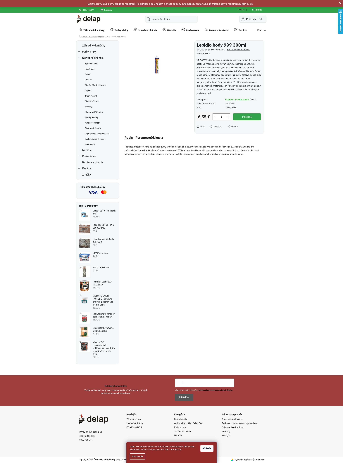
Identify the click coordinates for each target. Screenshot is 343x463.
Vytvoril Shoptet (242, 459)
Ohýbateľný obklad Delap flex (188, 423)
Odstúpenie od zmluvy (232, 427)
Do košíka (247, 117)
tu (181, 449)
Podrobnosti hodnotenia (238, 49)
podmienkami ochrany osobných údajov (216, 390)
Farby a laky (89, 51)
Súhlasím (206, 448)
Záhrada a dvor (133, 419)
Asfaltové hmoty (92, 123)
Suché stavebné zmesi (95, 139)
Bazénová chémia (93, 162)
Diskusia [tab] (157, 138)
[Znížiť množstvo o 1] (215, 117)
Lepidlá (88, 90)
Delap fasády (180, 419)
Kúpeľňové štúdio (134, 427)
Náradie (87, 150)
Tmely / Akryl (91, 96)
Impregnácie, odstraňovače (97, 133)
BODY (208, 53)
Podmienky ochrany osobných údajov (240, 423)
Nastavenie (137, 456)
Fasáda (86, 168)
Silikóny (88, 106)
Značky (86, 174)
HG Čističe (90, 144)
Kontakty (226, 431)
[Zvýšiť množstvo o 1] (228, 117)
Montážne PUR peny (94, 112)
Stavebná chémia (92, 57)
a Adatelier (257, 459)
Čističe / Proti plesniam (95, 85)
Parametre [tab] (143, 138)
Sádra (87, 74)
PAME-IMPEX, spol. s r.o (90, 432)
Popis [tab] (129, 138)
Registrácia (257, 10)
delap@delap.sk (86, 436)
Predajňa (108, 10)
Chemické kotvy (92, 101)
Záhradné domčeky (93, 45)
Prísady (88, 80)
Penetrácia (89, 69)
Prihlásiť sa (184, 397)
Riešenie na (89, 156)
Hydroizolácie (91, 63)
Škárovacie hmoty (93, 128)
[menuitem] (91, 30)
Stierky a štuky (91, 117)
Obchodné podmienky (232, 419)
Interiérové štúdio (134, 423)
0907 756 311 (88, 10)
